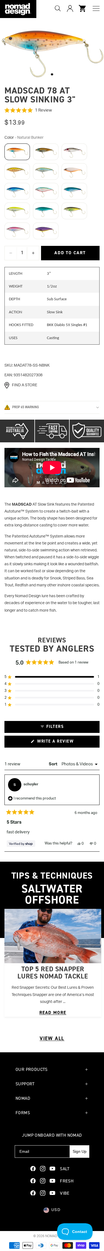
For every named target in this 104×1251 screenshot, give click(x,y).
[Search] (58, 8)
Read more (52, 1012)
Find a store (24, 385)
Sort (53, 764)
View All (52, 1038)
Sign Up (80, 1151)
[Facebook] (33, 1168)
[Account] (70, 8)
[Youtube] (52, 1168)
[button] (52, 110)
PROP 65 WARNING (25, 407)
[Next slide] (93, 962)
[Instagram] (42, 1168)
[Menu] (96, 8)
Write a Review (65, 743)
